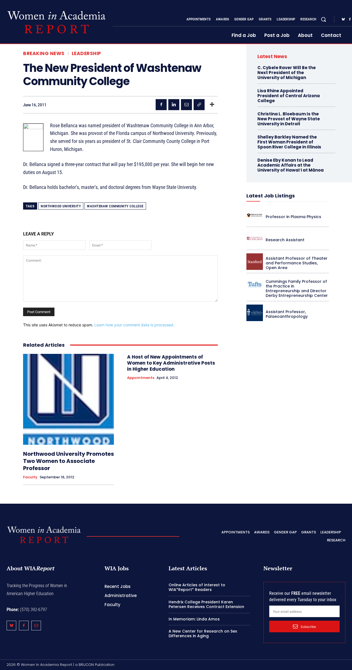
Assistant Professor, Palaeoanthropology (287, 314)
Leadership (86, 53)
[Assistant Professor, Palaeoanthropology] (254, 313)
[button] (323, 19)
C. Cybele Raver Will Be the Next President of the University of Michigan (286, 72)
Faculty (30, 477)
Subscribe (308, 627)
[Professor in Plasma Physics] (254, 215)
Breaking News (44, 53)
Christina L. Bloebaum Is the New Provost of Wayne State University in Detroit (288, 119)
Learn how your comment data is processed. (134, 324)
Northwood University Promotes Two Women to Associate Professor (68, 461)
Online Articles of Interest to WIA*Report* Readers (197, 587)
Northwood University (61, 206)
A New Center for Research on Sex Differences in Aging (203, 633)
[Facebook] (161, 104)
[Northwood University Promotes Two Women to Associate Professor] (68, 399)
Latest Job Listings (270, 195)
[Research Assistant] (254, 238)
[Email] (186, 104)
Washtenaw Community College (115, 206)
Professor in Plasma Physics (293, 216)
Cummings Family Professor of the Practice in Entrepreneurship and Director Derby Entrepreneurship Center (297, 288)
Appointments (140, 378)
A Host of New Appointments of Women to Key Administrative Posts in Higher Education (171, 363)
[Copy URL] (199, 104)
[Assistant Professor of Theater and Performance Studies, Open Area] (254, 261)
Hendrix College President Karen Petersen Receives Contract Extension (206, 604)
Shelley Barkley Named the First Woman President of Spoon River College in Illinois (289, 142)
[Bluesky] (343, 19)
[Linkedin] (173, 104)
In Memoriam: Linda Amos (194, 619)
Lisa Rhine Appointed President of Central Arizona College (288, 96)
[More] (212, 104)
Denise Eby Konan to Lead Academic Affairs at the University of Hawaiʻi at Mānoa (290, 165)
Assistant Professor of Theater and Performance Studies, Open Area (297, 263)
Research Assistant (285, 240)
